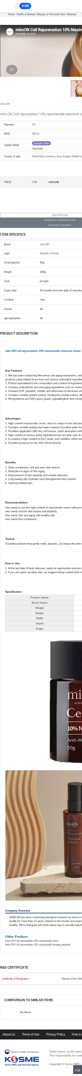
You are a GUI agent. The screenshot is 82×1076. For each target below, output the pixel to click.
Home (11, 14)
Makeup (71, 14)
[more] (56, 1000)
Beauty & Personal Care (51, 14)
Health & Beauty (26, 14)
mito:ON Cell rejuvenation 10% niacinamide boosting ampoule (37, 944)
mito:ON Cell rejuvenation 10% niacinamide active (31, 940)
